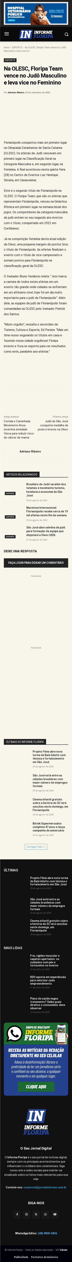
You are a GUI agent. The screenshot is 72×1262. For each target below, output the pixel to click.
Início (6, 47)
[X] (28, 102)
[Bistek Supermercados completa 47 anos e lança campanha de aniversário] (17, 831)
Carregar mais (34, 846)
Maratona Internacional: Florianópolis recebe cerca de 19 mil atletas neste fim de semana (47, 511)
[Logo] (36, 35)
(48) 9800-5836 (47, 1233)
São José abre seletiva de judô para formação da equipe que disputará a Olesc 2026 (45, 531)
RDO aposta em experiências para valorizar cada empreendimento (48, 980)
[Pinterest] (37, 102)
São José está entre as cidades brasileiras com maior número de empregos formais (50, 781)
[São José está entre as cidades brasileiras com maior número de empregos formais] (17, 783)
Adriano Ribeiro (16, 92)
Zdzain (63, 1250)
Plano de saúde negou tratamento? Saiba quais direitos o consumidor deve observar (47, 1003)
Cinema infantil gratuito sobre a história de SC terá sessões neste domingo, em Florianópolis (49, 925)
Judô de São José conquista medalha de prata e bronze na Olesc (53, 425)
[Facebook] (20, 102)
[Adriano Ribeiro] (10, 454)
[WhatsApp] (46, 102)
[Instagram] (26, 1214)
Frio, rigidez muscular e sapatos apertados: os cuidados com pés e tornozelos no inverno (45, 960)
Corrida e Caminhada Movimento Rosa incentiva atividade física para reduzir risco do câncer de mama (19, 429)
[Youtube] (55, 1214)
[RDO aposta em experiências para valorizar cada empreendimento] (15, 983)
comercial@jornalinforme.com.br (45, 1187)
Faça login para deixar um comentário (36, 562)
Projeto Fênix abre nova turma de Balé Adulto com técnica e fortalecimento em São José (49, 757)
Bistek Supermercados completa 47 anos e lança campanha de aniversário (49, 827)
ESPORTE (17, 47)
